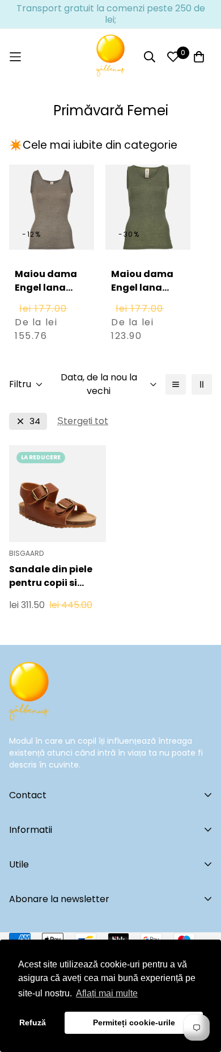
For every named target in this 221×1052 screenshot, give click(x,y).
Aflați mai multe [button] (107, 993)
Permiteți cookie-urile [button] (134, 1022)
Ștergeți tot (82, 420)
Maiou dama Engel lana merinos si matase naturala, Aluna (46, 308)
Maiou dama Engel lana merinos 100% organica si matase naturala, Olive (147, 308)
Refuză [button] (32, 1022)
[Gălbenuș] (110, 57)
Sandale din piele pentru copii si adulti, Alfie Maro (51, 576)
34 (34, 421)
